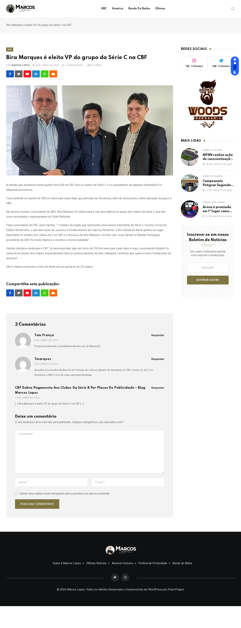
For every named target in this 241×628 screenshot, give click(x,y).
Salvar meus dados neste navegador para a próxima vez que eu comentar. (64, 493)
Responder (157, 335)
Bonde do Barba (139, 8)
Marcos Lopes (21, 65)
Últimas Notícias (96, 563)
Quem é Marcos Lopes (67, 563)
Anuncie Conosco (122, 563)
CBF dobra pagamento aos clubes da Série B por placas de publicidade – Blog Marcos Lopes (80, 390)
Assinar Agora (207, 279)
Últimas (160, 8)
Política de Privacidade (152, 563)
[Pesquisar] (233, 8)
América (117, 8)
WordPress (155, 589)
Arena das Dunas (214, 202)
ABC (104, 8)
